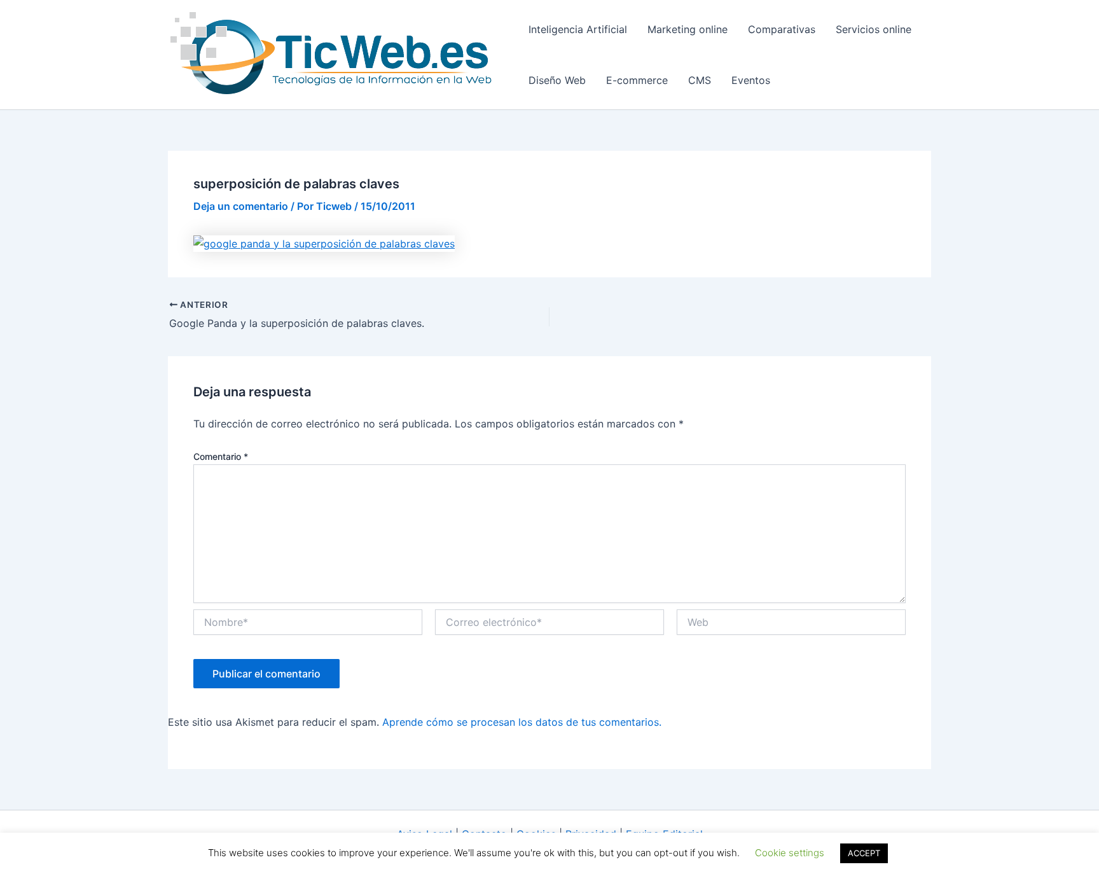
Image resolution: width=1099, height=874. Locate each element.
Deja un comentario (240, 206)
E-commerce (637, 80)
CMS (699, 80)
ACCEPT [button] (864, 853)
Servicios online (873, 29)
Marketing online (687, 29)
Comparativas (781, 29)
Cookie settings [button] (789, 853)
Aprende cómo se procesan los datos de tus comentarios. (521, 722)
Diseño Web (557, 80)
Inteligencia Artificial (578, 29)
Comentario (220, 456)
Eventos (750, 80)
